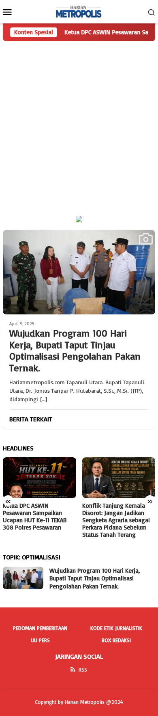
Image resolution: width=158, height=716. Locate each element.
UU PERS (40, 640)
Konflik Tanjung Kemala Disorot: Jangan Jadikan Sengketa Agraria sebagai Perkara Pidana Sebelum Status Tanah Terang (116, 520)
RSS (83, 669)
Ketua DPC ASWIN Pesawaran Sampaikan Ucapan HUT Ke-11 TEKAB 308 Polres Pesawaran (34, 516)
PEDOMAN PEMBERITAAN (40, 628)
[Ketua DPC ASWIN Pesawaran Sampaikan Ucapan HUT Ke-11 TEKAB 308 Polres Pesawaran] (39, 477)
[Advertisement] (79, 124)
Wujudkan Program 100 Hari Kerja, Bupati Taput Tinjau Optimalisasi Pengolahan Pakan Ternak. (75, 350)
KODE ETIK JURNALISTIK (116, 628)
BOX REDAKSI (116, 640)
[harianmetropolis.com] (78, 11)
